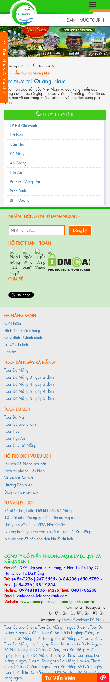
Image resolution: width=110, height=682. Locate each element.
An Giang (18, 163)
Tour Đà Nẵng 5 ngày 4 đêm (29, 391)
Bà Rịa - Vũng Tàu (25, 181)
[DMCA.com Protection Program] (69, 261)
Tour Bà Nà (14, 417)
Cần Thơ (17, 144)
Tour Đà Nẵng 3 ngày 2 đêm (29, 377)
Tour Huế (11, 431)
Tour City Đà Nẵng (20, 445)
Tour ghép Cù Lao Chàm (38, 649)
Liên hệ (10, 351)
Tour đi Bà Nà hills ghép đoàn (67, 632)
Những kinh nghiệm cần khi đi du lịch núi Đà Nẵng (47, 531)
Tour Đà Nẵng (16, 370)
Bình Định (18, 191)
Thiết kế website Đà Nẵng (84, 619)
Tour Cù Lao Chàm (20, 424)
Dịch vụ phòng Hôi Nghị (25, 470)
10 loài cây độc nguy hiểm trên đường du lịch (43, 517)
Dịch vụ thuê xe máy (21, 492)
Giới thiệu (12, 323)
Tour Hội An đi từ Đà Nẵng (74, 644)
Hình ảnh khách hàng (22, 330)
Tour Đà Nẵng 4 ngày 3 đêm (29, 384)
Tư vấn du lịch (16, 344)
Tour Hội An (14, 438)
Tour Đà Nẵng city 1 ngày (26, 644)
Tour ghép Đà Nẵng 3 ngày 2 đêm (44, 655)
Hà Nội (16, 135)
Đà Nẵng (18, 153)
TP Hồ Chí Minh (23, 125)
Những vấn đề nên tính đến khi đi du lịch (38, 538)
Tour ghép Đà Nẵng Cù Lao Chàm (72, 638)
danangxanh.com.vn (77, 601)
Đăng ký (80, 230)
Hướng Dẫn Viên (18, 485)
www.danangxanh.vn (37, 601)
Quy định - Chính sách (23, 337)
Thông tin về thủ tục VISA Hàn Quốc (34, 524)
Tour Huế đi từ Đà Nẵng (24, 672)
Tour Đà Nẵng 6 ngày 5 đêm (29, 398)
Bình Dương (20, 200)
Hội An (16, 172)
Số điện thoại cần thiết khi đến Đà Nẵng (38, 510)
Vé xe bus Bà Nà (18, 478)
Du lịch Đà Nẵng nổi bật (25, 463)
